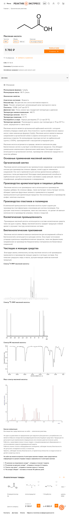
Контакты (7, 513)
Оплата (22, 513)
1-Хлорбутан (47, 494)
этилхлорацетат (30, 494)
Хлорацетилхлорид (12, 495)
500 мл (22, 41)
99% (5, 41)
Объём (15, 39)
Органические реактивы (19, 8)
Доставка (15, 513)
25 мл (16, 41)
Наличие (32, 39)
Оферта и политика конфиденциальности (40, 513)
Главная (6, 8)
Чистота (6, 39)
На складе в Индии (36, 41)
